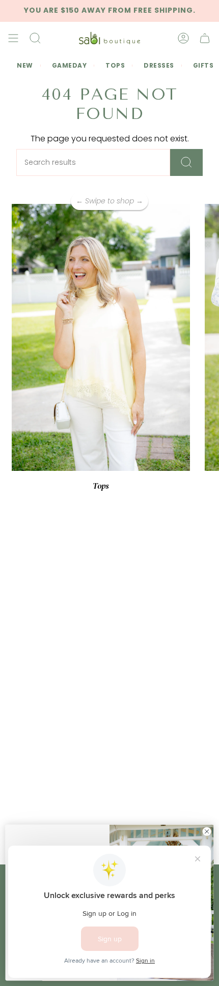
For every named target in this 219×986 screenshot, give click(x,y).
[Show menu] (13, 38)
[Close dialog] (206, 831)
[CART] (204, 38)
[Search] (186, 162)
